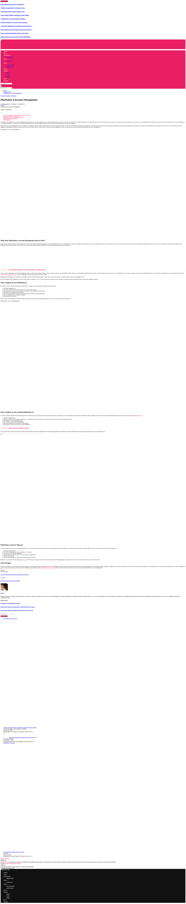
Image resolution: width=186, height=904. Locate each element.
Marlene (4, 104)
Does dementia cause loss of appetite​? (12, 4)
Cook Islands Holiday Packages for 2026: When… (15, 15)
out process (24, 559)
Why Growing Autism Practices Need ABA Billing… (16, 37)
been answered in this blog (47, 567)
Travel (7, 75)
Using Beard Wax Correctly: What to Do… (13, 12)
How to (5, 69)
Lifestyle (5, 71)
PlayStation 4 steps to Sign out (10, 118)
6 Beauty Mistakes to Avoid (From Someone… (14, 22)
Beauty (8, 73)
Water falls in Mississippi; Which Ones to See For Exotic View (17, 610)
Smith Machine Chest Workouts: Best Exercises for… (16, 30)
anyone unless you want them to (9, 274)
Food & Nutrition (10, 65)
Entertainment (6, 55)
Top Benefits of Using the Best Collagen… (13, 19)
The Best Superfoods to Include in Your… (13, 8)
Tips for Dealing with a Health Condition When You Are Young (15, 575)
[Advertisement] (27, 45)
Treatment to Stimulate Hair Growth (10, 603)
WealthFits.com (5, 862)
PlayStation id (138, 415)
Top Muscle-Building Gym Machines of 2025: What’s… (16, 26)
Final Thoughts (6, 119)
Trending (5, 81)
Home (4, 53)
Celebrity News (10, 57)
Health (5, 63)
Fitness (5, 59)
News (4, 79)
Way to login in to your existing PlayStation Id (13, 117)
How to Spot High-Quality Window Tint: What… (15, 33)
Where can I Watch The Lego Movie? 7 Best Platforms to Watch (18, 607)
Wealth (8, 77)
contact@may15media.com (14, 863)
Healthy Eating (10, 67)
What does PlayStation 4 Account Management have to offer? (16, 115)
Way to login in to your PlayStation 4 (11, 116)
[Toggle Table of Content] (2, 112)
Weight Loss (9, 61)
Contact (5, 51)
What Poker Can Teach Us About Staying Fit (10, 581)
